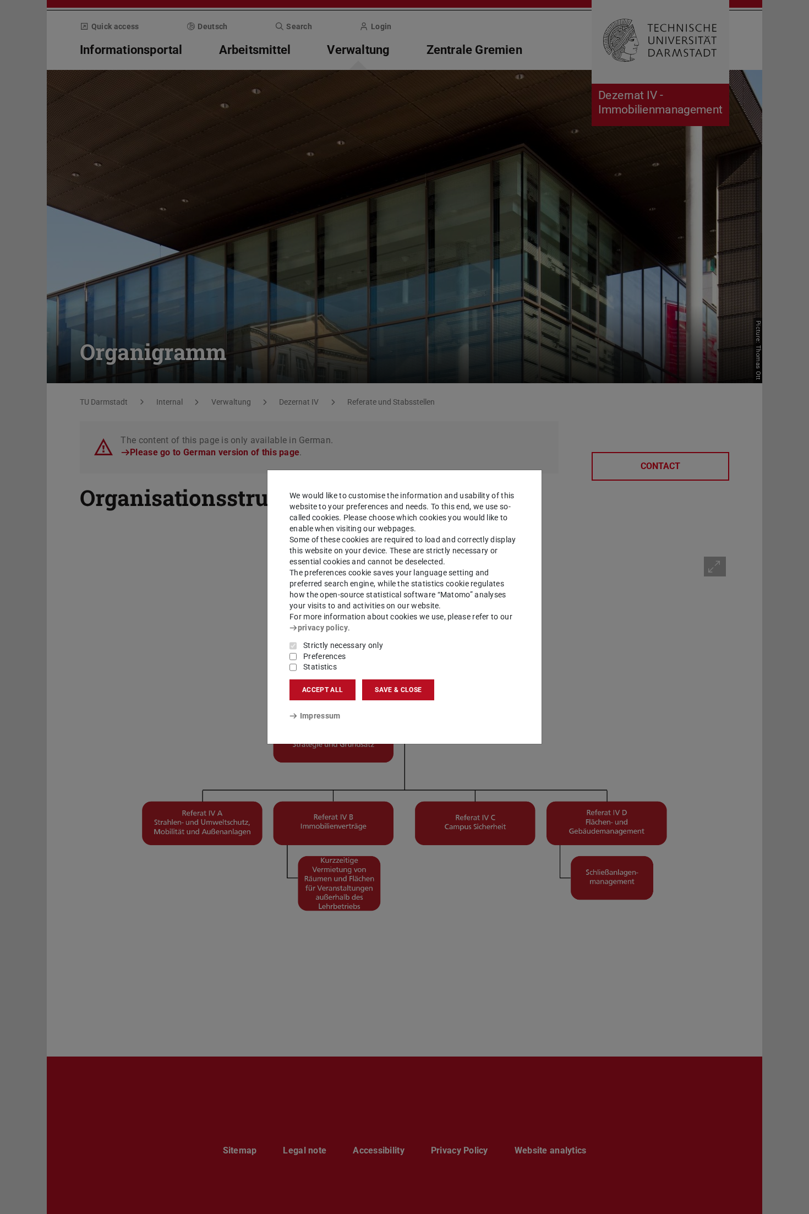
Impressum (320, 715)
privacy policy (323, 627)
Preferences (324, 656)
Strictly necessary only (343, 645)
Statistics (320, 666)
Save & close (398, 690)
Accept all (322, 690)
